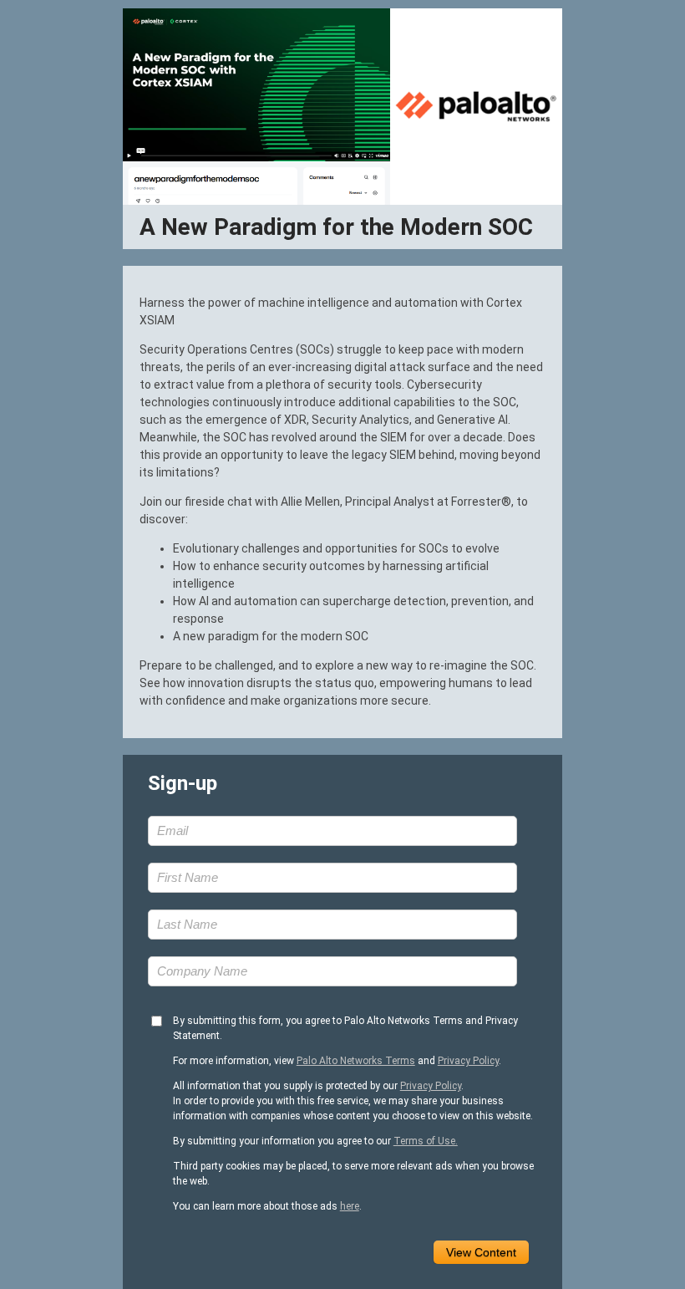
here (349, 1206)
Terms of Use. (425, 1141)
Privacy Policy (468, 1061)
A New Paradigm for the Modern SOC (336, 227)
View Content (481, 1252)
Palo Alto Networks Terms (356, 1061)
